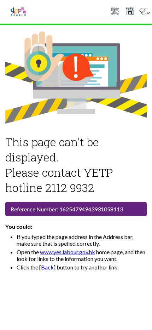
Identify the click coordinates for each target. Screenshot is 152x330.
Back (47, 267)
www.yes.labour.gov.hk (67, 252)
